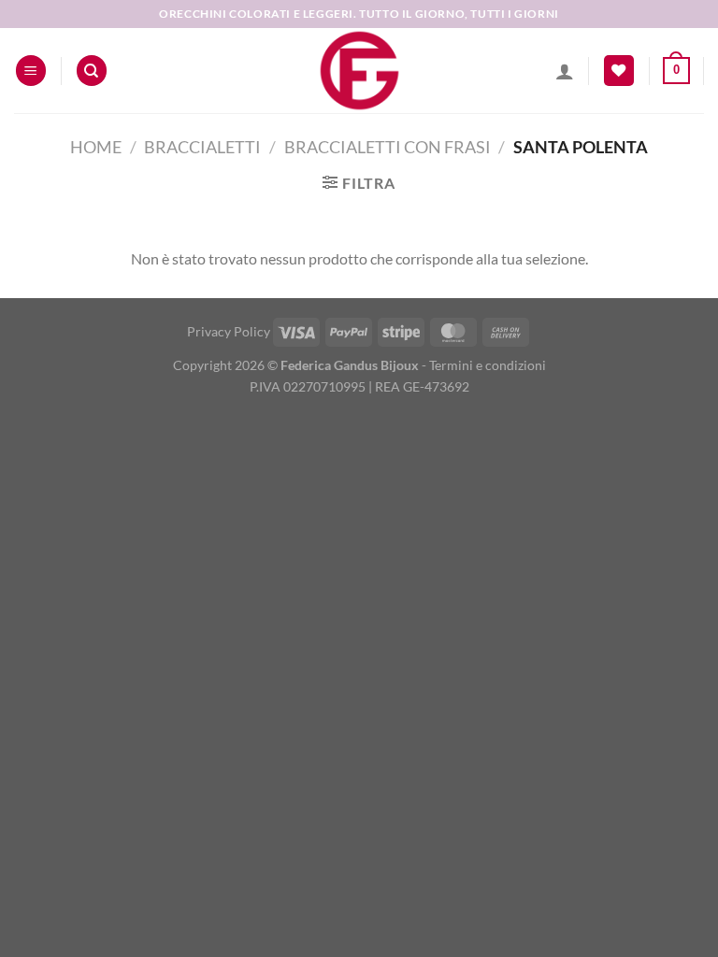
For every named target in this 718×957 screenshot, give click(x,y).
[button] (31, 70)
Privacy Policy (228, 331)
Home (96, 146)
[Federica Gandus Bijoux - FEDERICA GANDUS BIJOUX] (359, 70)
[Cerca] (92, 70)
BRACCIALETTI (202, 146)
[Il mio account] (564, 71)
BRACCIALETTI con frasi (387, 146)
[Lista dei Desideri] (619, 70)
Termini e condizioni (487, 365)
